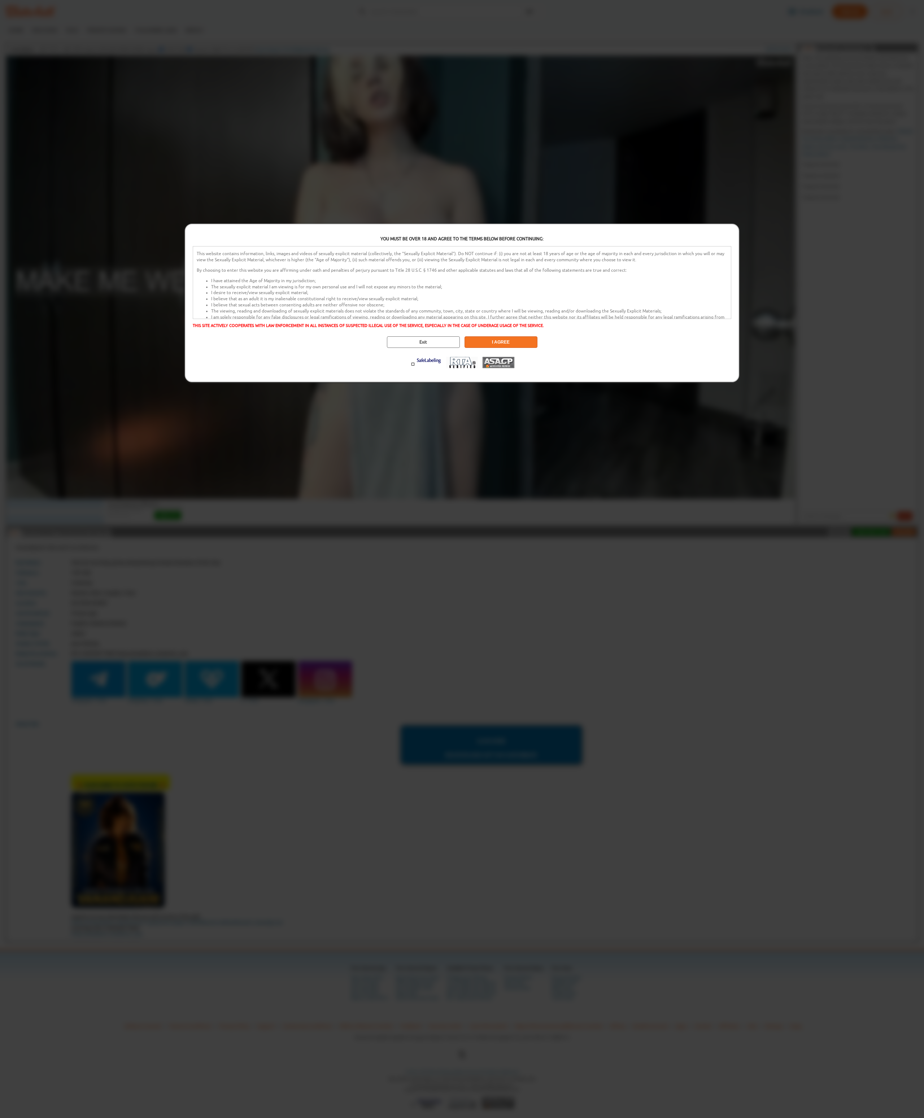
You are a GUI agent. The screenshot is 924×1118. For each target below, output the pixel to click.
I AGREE (501, 342)
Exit (423, 342)
